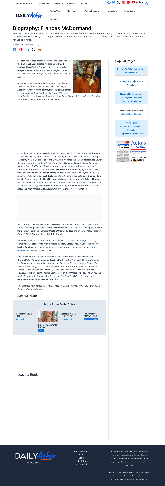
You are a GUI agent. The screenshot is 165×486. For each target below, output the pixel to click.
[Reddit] (39, 49)
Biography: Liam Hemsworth (68, 315)
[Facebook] (14, 49)
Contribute (82, 461)
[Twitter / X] (33, 49)
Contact (82, 458)
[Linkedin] (27, 49)
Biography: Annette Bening (47, 326)
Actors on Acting (91, 319)
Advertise (82, 454)
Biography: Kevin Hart (24, 315)
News (29, 45)
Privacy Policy (82, 464)
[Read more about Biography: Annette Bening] (48, 316)
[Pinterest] (21, 49)
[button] (146, 4)
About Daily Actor (82, 451)
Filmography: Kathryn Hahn (90, 315)
